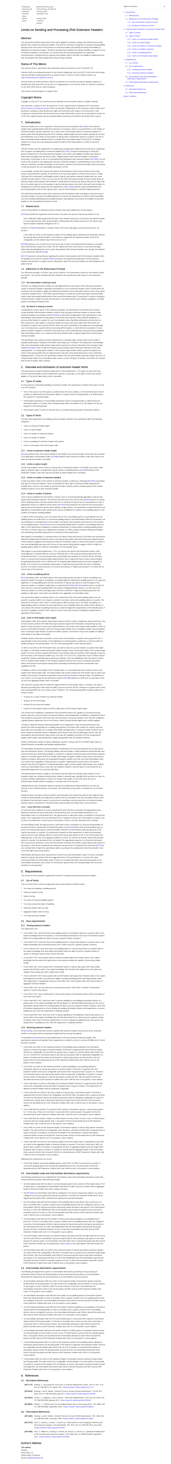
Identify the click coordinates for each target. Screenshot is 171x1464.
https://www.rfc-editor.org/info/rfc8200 (80, 1394)
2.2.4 (129, 49)
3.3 (126, 76)
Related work (134, 15)
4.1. (23, 1380)
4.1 (126, 89)
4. (22, 1375)
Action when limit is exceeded (38, 807)
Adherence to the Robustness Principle (143, 19)
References (130, 86)
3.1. (23, 880)
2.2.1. (23, 450)
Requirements (131, 59)
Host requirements (136, 66)
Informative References (138, 92)
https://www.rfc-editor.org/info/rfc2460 (77, 1418)
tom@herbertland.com (34, 1458)
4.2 (126, 92)
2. (22, 367)
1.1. (23, 206)
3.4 (126, 82)
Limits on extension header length (145, 39)
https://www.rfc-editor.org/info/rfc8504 (75, 1400)
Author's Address (129, 96)
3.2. (23, 921)
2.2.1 (129, 39)
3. (22, 871)
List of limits (133, 63)
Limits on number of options (143, 49)
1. (22, 122)
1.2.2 (129, 25)
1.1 (126, 15)
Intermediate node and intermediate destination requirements (142, 77)
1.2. (23, 268)
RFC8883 (25, 244)
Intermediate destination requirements (143, 82)
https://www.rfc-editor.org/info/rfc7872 (49, 1428)
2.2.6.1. (24, 807)
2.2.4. (23, 493)
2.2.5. (23, 574)
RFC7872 (66, 151)
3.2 (126, 66)
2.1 (126, 32)
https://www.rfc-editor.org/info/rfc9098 (54, 1437)
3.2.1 (129, 69)
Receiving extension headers (143, 73)
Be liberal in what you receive (143, 25)
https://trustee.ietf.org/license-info (35, 108)
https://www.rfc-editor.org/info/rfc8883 (78, 1407)
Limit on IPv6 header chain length (145, 56)
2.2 (126, 36)
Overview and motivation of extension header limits (145, 29)
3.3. (23, 1173)
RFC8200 (83, 126)
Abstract (26, 38)
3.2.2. (23, 1027)
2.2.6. (23, 617)
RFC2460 (69, 187)
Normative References (137, 89)
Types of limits (134, 36)
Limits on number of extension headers (147, 46)
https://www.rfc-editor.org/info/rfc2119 (78, 1387)
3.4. (23, 1268)
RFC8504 (35, 228)
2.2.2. (23, 464)
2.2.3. (23, 477)
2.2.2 (129, 42)
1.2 (126, 19)
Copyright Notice (31, 97)
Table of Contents (130, 6)
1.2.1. (23, 282)
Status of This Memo (33, 64)
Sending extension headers (142, 69)
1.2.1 (129, 22)
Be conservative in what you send (145, 22)
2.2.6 (129, 56)
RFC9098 (94, 159)
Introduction (130, 12)
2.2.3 (129, 46)
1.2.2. (23, 306)
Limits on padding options (142, 52)
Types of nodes (135, 32)
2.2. (23, 415)
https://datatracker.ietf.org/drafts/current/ (37, 77)
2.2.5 (129, 52)
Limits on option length (141, 42)
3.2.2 (129, 73)
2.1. (23, 381)
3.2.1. (23, 925)
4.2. (23, 1411)
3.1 (126, 63)
